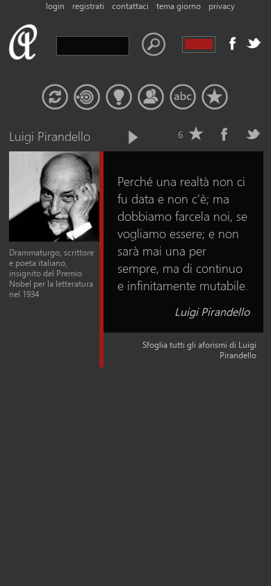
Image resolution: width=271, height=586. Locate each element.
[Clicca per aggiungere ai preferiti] (196, 134)
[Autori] (151, 97)
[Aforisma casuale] (55, 97)
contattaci (130, 6)
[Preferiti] (215, 97)
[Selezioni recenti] (87, 97)
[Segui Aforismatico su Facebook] (232, 43)
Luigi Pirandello (211, 311)
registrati (88, 6)
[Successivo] (132, 137)
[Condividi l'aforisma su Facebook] (224, 134)
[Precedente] (109, 137)
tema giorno (178, 6)
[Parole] (183, 97)
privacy (221, 6)
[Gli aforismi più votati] (119, 97)
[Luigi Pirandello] (54, 238)
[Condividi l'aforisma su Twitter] (253, 134)
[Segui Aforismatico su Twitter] (253, 43)
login (55, 6)
